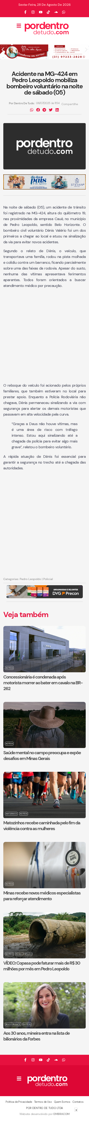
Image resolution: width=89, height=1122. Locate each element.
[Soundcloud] (56, 12)
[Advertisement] (44, 335)
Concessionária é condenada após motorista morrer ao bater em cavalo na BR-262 (43, 683)
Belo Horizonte (13, 1024)
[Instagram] (33, 12)
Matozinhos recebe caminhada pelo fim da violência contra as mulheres (41, 826)
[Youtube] (40, 12)
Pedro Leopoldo (30, 579)
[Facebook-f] (25, 12)
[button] (3, 49)
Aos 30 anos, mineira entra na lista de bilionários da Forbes (36, 1036)
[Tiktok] (48, 12)
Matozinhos (11, 814)
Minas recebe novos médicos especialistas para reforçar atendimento (42, 896)
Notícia (9, 668)
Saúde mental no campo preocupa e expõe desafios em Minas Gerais (42, 755)
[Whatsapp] (63, 12)
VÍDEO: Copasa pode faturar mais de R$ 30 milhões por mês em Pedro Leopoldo (41, 966)
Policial (48, 579)
